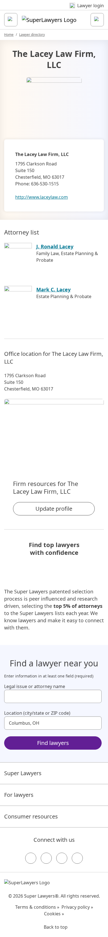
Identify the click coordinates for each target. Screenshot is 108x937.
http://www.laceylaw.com (41, 197)
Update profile (53, 508)
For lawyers (19, 795)
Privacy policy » (77, 907)
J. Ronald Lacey (54, 246)
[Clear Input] (95, 696)
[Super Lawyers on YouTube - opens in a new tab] (61, 858)
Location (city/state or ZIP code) (37, 713)
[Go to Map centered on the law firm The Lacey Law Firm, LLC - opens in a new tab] (54, 430)
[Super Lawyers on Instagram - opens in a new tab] (46, 858)
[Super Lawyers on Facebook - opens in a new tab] (30, 858)
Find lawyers (53, 743)
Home (9, 34)
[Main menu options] (10, 19)
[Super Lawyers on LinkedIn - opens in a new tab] (77, 858)
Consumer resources (31, 816)
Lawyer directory (32, 34)
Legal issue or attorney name (34, 686)
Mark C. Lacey (53, 289)
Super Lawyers (23, 773)
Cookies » (54, 914)
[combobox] (53, 696)
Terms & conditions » (37, 907)
